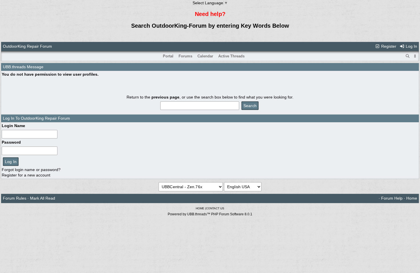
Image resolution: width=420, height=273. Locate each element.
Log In (411, 46)
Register (388, 46)
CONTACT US (215, 208)
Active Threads (231, 56)
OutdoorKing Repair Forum (27, 46)
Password (11, 142)
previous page (165, 97)
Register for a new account (26, 175)
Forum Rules (14, 198)
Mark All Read (42, 198)
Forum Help (392, 198)
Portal (168, 56)
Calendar (205, 56)
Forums (185, 56)
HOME (200, 208)
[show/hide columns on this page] (415, 56)
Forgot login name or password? (31, 169)
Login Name (13, 125)
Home (411, 198)
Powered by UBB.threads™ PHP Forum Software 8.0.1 (210, 214)
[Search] (407, 56)
